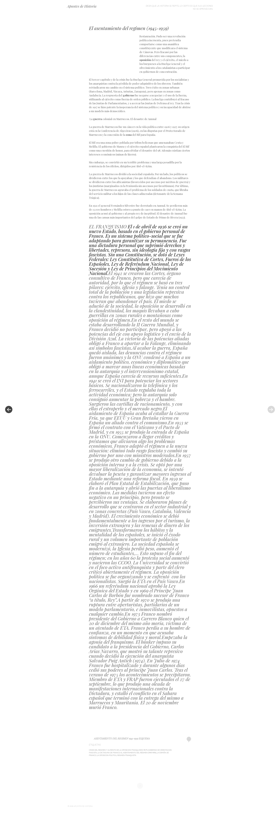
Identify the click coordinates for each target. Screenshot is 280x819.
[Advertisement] (114, 55)
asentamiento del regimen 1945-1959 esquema (122, 738)
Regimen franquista (126, 755)
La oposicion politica (107, 755)
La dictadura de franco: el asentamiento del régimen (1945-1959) (127, 752)
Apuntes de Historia (82, 6)
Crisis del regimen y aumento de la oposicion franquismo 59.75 (118, 750)
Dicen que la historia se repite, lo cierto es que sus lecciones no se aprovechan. (179, 7)
